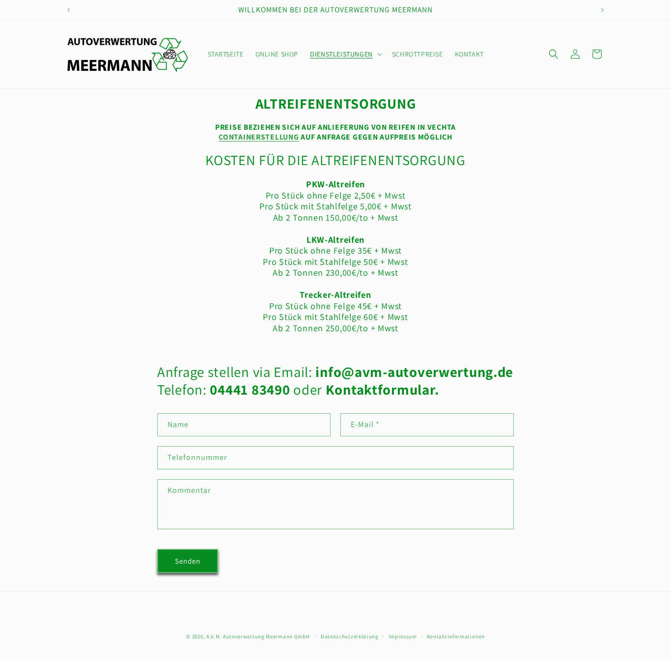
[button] (345, 54)
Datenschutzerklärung (350, 635)
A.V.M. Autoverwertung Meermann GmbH (258, 636)
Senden (187, 561)
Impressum (403, 635)
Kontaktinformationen (456, 635)
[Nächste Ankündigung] (602, 9)
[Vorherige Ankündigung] (69, 9)
